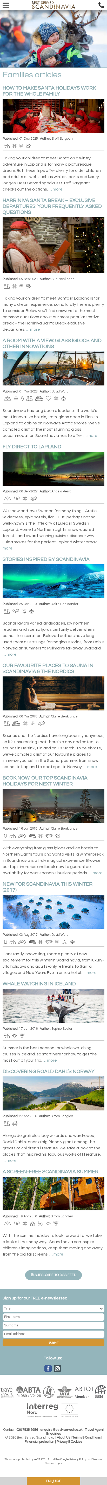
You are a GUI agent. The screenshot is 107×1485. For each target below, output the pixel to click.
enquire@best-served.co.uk (61, 1430)
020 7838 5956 (27, 1430)
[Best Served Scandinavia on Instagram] (57, 1368)
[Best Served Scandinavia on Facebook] (48, 1368)
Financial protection (39, 1441)
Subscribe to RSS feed (55, 1275)
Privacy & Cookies (69, 1441)
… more (56, 189)
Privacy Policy (77, 1459)
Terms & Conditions (86, 1437)
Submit (53, 1342)
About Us (63, 1437)
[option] (53, 38)
